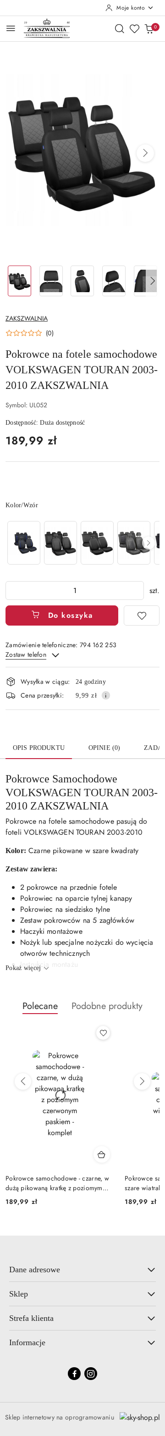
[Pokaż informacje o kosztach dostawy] (106, 695)
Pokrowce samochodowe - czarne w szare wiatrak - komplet (57, 1183)
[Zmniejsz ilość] (13, 590)
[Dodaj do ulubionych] (142, 615)
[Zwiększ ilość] (136, 590)
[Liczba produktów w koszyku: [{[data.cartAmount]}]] (149, 28)
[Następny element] (148, 543)
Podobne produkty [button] (107, 1006)
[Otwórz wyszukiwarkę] (120, 28)
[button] (145, 153)
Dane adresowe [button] (34, 1269)
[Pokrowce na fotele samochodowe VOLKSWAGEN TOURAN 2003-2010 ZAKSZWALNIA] (24, 542)
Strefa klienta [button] (31, 1318)
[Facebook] (74, 1373)
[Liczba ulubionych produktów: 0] (134, 28)
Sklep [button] (18, 1293)
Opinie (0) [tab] (104, 747)
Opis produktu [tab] (39, 747)
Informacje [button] (27, 1342)
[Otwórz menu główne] (11, 28)
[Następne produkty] (142, 1081)
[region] (83, 542)
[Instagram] (90, 1373)
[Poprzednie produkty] (23, 1081)
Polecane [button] (40, 1006)
